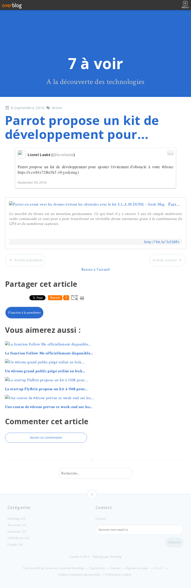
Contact (101, 519)
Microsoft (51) (17, 525)
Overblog (115, 557)
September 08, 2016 (32, 182)
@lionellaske (63, 154)
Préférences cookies (119, 575)
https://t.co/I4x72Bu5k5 (37, 172)
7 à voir (95, 63)
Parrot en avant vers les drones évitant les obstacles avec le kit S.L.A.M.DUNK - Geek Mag (175, 204)
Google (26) (15, 545)
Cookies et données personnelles (79, 575)
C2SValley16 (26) (18, 538)
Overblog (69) (16, 519)
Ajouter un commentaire (46, 437)
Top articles (97, 568)
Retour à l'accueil (95, 269)
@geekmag (68, 172)
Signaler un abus (137, 568)
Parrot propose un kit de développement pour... (82, 127)
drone (57, 107)
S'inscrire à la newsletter (24, 312)
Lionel (49, 568)
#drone (167, 166)
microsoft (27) (16, 532)
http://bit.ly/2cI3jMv (162, 242)
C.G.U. (159, 568)
